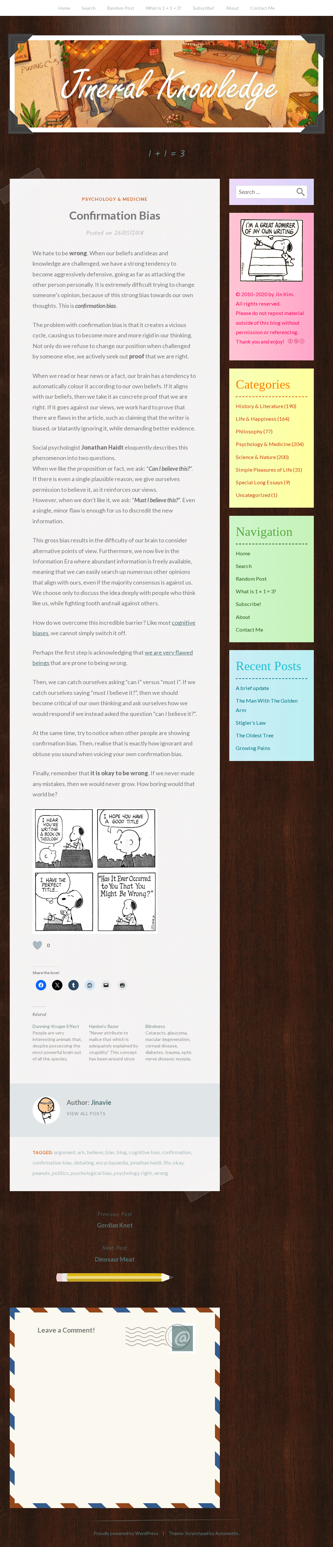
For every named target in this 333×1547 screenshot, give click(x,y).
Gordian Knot (115, 1219)
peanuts (41, 1173)
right (146, 1173)
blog (121, 1152)
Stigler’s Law (251, 722)
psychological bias (91, 1173)
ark (81, 1152)
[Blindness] (173, 1042)
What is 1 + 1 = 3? (163, 8)
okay (178, 1162)
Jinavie (101, 1102)
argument (64, 1152)
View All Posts (86, 1113)
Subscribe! (204, 8)
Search (89, 8)
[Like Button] (37, 945)
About (232, 8)
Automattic (227, 1533)
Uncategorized (253, 495)
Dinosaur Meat (115, 1253)
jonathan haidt (146, 1162)
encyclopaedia (112, 1162)
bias (109, 1152)
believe (95, 1152)
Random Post (120, 8)
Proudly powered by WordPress (126, 1533)
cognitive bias (144, 1152)
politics (60, 1173)
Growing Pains (253, 748)
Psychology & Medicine (115, 199)
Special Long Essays (259, 482)
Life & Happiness (256, 419)
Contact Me (262, 8)
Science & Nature (256, 457)
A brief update (252, 688)
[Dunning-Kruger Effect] (61, 1042)
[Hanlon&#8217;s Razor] (117, 1042)
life (167, 1162)
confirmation (176, 1152)
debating (84, 1162)
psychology (126, 1173)
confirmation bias (52, 1162)
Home (64, 8)
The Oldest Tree (254, 735)
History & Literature (259, 406)
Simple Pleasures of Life (264, 469)
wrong (161, 1173)
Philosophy (249, 431)
